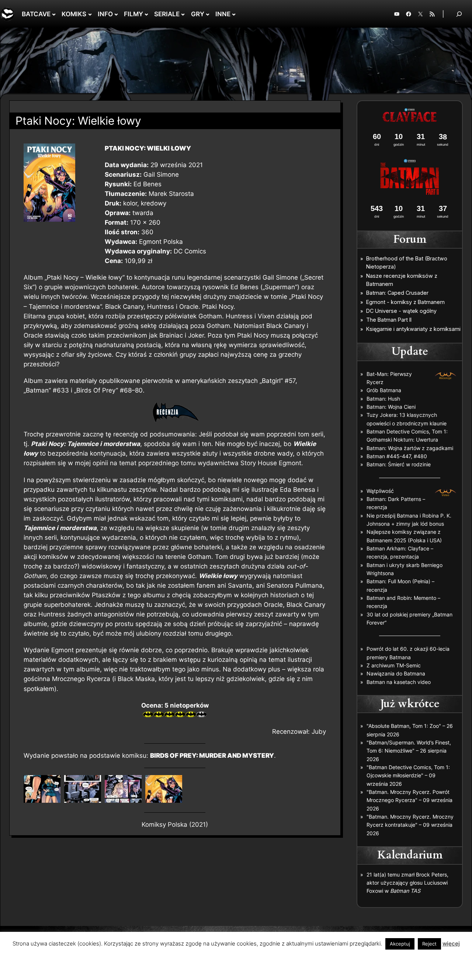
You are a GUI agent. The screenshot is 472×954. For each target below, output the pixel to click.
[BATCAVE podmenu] (54, 14)
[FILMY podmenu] (146, 14)
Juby (319, 731)
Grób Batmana (384, 390)
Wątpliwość (380, 491)
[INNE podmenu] (234, 14)
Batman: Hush (383, 398)
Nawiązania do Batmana (396, 673)
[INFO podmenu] (116, 14)
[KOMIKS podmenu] (90, 14)
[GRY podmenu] (207, 14)
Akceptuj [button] (400, 944)
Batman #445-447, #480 (397, 456)
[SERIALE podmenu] (183, 14)
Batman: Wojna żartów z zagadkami (410, 448)
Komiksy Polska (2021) (175, 824)
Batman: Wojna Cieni (391, 407)
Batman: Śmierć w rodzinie (399, 464)
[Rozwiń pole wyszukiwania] (459, 14)
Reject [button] (429, 944)
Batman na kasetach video (399, 682)
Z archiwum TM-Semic (394, 665)
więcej (451, 943)
